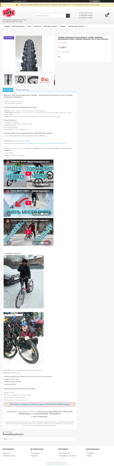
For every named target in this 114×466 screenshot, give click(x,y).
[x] (11, 432)
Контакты (37, 26)
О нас (29, 26)
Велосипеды (35, 453)
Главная (7, 26)
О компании (90, 453)
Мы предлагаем (18, 26)
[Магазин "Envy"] (9, 12)
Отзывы (63, 26)
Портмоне (34, 456)
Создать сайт (17, 1)
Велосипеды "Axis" (64, 453)
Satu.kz (65, 462)
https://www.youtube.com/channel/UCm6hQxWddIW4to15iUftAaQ (45, 143)
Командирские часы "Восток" (68, 456)
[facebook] (6, 432)
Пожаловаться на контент (61, 464)
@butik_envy (26, 141)
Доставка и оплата (50, 26)
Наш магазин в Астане (76, 26)
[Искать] (68, 16)
